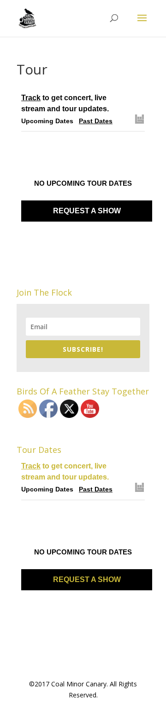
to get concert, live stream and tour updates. (65, 103)
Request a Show (87, 211)
